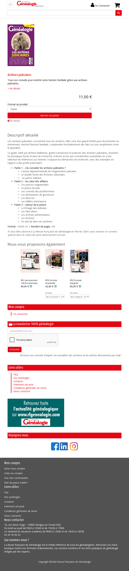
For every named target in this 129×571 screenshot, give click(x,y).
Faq (6, 492)
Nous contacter (21, 391)
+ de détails (14, 88)
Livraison (18, 381)
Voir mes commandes (16, 477)
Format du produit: (18, 104)
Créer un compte (13, 473)
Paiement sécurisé (23, 384)
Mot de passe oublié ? (16, 482)
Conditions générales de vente (29, 387)
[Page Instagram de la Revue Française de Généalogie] (74, 446)
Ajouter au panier (49, 115)
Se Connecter (102, 5)
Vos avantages (21, 377)
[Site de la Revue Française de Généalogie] (64, 413)
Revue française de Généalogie (74, 561)
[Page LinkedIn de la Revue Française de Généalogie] (64, 446)
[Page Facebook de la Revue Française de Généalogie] (55, 446)
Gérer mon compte (14, 468)
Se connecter (20, 314)
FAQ (15, 374)
